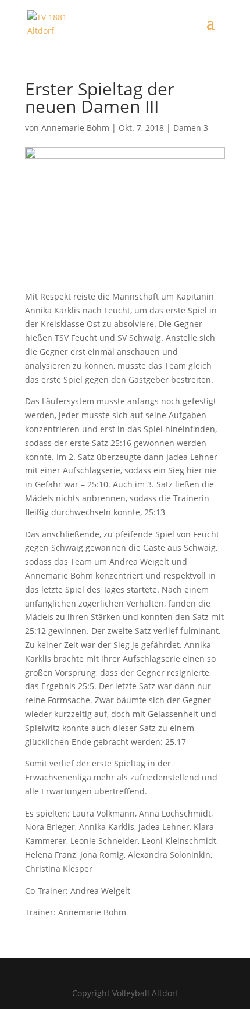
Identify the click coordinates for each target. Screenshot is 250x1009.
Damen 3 (190, 127)
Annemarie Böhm (75, 127)
